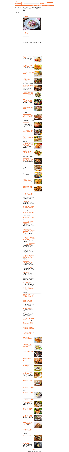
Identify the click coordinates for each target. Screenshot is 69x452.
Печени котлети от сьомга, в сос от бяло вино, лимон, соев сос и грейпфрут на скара (28, 94)
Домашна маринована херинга (28, 435)
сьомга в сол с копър (29, 312)
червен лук (26, 33)
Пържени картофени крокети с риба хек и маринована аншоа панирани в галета (27, 187)
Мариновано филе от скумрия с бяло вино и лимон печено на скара (28, 443)
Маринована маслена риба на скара (29, 335)
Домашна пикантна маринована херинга (27, 338)
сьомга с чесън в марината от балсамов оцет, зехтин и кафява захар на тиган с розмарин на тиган (28, 115)
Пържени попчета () (27, 165)
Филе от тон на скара (28, 57)
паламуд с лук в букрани (28, 276)
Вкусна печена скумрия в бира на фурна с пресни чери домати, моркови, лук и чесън (28, 152)
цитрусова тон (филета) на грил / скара (28, 123)
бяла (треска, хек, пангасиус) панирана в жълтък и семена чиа (28, 193)
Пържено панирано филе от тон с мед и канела (29, 201)
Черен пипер (25, 39)
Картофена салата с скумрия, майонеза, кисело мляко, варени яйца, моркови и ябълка (29, 231)
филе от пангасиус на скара (27, 282)
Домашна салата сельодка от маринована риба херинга (31, 16)
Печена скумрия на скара (28, 172)
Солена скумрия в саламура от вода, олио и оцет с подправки (28, 328)
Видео (37, 5)
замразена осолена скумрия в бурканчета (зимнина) (28, 262)
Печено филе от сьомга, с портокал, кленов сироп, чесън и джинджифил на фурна (28, 130)
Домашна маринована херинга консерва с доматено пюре (28, 409)
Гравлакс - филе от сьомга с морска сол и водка (28, 323)
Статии (40, 5)
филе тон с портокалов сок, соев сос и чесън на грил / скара (28, 137)
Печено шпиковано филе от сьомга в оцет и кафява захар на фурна (28, 79)
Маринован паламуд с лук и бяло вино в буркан (28, 387)
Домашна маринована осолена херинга (28, 402)
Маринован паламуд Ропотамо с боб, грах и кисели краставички (28, 430)
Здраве (48, 5)
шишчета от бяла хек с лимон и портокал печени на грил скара (28, 72)
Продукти (44, 5)
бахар (26, 38)
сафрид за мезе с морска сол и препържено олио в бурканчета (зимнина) (28, 256)
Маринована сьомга (18, 8)
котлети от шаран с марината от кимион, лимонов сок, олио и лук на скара (28, 300)
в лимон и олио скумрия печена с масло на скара (28, 86)
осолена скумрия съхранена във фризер (28, 218)
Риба (16, 15)
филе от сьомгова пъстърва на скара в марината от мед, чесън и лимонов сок (28, 159)
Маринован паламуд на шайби (28, 381)
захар (25, 37)
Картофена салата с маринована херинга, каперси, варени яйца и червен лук (28, 345)
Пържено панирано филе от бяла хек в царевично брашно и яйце (28, 65)
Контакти (52, 5)
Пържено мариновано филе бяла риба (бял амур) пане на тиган (28, 373)
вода (26, 34)
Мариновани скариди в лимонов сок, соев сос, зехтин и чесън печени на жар (28, 359)
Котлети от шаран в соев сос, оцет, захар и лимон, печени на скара (28, 222)
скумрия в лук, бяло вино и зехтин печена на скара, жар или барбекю (28, 100)
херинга (26, 32)
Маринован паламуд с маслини (28, 399)
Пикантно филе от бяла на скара (28, 248)
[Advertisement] (19, 28)
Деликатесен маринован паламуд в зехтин (28, 423)
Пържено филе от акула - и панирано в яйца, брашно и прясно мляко (28, 144)
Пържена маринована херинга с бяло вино (27, 416)
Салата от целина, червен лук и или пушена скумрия (28, 207)
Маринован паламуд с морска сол (28, 392)
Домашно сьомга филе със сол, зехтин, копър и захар (28, 308)
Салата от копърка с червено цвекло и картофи (28, 288)
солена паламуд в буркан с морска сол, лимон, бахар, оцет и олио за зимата (29, 238)
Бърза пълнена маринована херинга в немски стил (28, 366)
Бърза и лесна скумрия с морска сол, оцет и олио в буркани (29, 244)
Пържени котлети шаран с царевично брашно (28, 180)
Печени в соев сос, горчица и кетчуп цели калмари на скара (28, 107)
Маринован (17, 14)
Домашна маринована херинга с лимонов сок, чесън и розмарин (28, 352)
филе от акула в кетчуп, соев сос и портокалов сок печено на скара (28, 318)
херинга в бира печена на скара (28, 267)
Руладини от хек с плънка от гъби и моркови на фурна (29, 213)
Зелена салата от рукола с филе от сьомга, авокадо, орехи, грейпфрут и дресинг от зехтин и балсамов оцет (28, 296)
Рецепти (33, 5)
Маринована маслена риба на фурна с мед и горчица (29, 333)
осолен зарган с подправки (28, 272)
